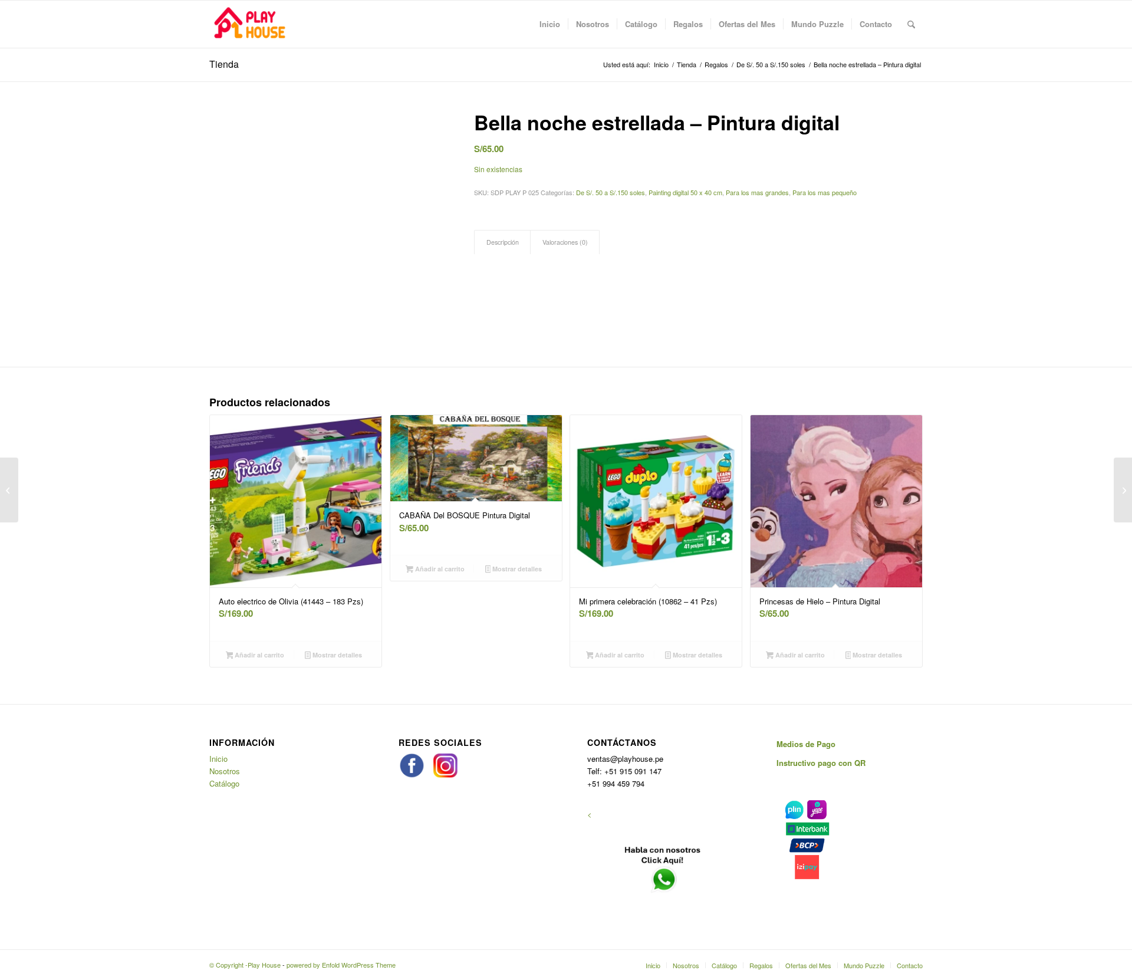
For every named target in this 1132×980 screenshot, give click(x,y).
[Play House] (249, 24)
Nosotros (224, 771)
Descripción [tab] (502, 242)
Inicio (218, 758)
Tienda (224, 64)
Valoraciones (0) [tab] (565, 242)
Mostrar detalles (336, 654)
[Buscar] (911, 24)
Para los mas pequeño (824, 192)
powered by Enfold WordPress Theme (341, 964)
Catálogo (224, 783)
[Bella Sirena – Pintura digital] (1123, 490)
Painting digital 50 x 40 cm (685, 192)
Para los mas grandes (757, 192)
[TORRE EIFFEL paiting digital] (9, 490)
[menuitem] (550, 24)
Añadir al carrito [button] (258, 654)
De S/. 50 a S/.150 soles (610, 192)
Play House (264, 964)
